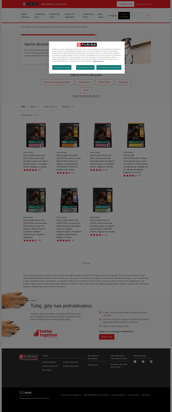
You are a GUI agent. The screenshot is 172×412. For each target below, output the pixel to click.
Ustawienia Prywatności (61, 67)
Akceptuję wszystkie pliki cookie (109, 67)
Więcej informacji (98, 61)
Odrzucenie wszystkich (85, 67)
